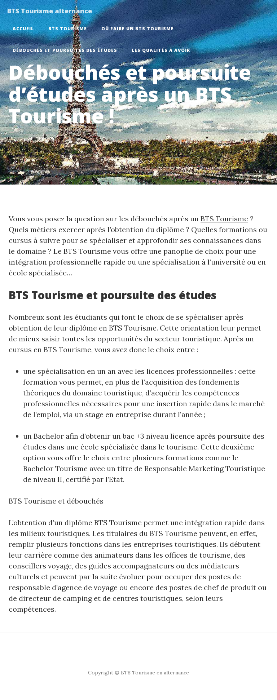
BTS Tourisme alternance (49, 10)
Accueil (23, 29)
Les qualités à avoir (161, 50)
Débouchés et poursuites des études (65, 50)
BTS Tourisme (67, 29)
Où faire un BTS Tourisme (137, 29)
